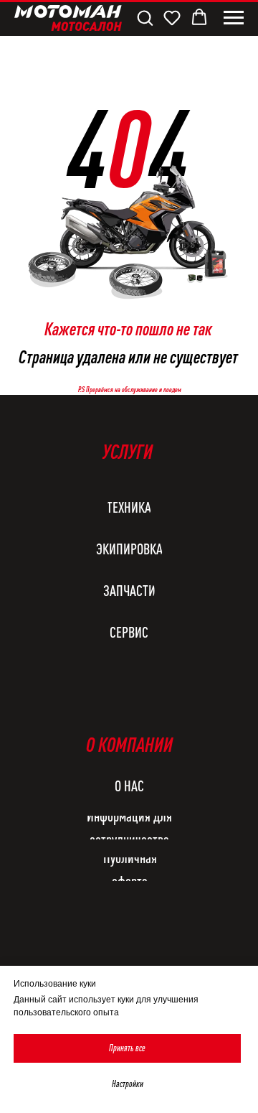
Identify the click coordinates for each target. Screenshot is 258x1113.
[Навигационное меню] (234, 18)
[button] (144, 17)
